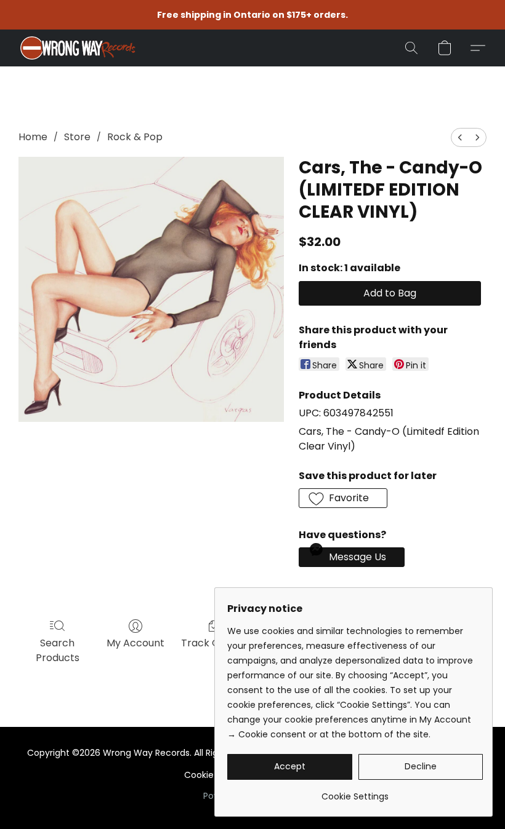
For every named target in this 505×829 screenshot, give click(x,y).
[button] (77, 48)
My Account (135, 643)
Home (32, 137)
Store (77, 137)
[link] (355, 792)
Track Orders (213, 643)
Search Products (57, 650)
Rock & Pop (135, 137)
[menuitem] (460, 137)
